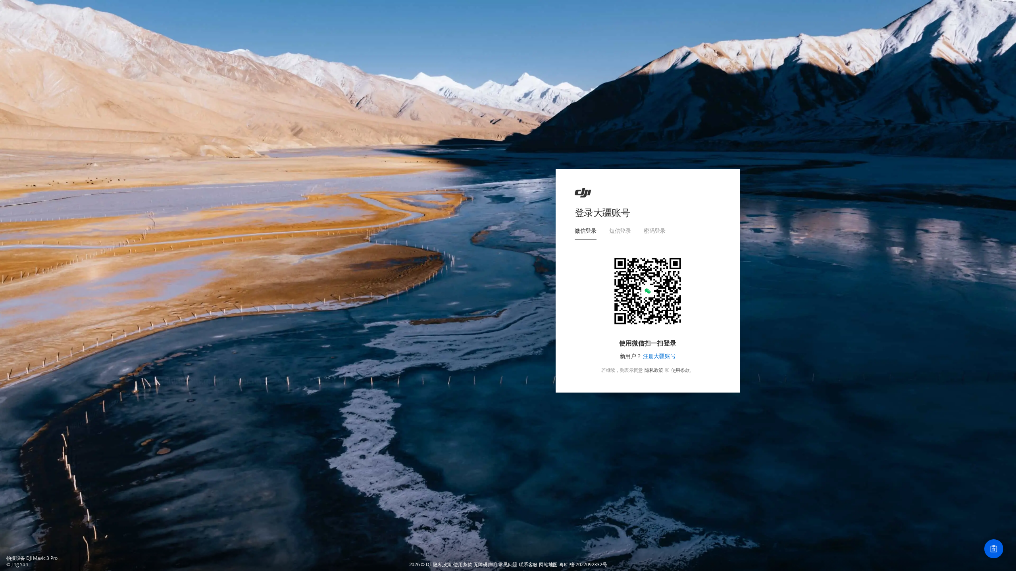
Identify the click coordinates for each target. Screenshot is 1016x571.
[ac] (583, 192)
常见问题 (507, 564)
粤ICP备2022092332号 (583, 564)
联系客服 (528, 564)
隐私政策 (654, 370)
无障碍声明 (485, 564)
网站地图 (548, 564)
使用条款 (680, 370)
